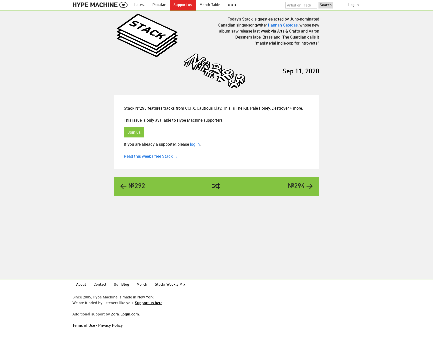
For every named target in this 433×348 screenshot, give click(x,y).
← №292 (132, 186)
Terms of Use (83, 325)
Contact (99, 285)
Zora (115, 313)
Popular (159, 5)
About (81, 285)
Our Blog (121, 285)
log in (195, 144)
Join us (134, 132)
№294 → (300, 186)
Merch (142, 285)
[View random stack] (215, 186)
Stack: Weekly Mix (170, 285)
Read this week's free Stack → (151, 156)
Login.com (130, 313)
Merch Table (209, 5)
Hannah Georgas (283, 25)
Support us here (148, 302)
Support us (182, 5)
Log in (353, 5)
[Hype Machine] (101, 5)
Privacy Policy (110, 325)
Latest (139, 5)
